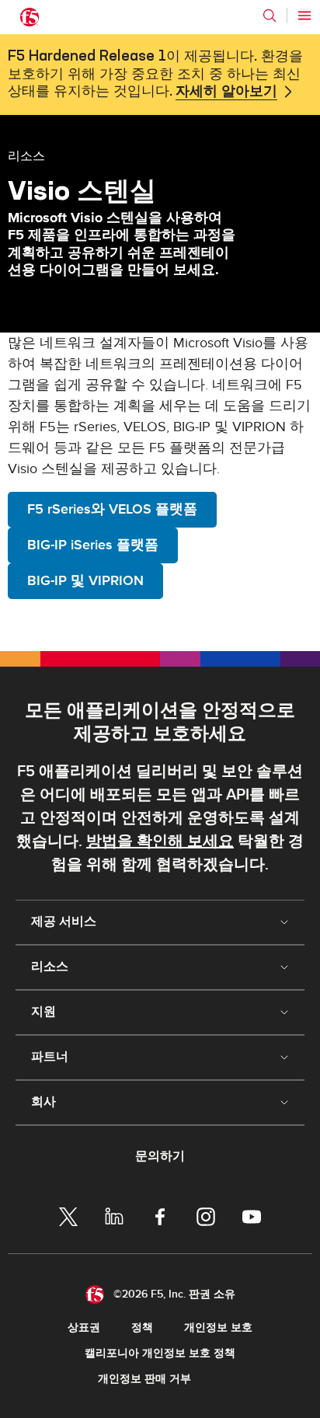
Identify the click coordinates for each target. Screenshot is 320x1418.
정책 (142, 1327)
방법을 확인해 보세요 (160, 841)
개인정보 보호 (218, 1327)
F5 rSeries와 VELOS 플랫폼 (112, 509)
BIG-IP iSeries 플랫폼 (92, 545)
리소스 (26, 155)
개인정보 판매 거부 (144, 1378)
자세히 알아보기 (226, 92)
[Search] (269, 15)
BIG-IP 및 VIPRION (85, 581)
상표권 (84, 1327)
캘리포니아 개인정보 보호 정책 (160, 1353)
